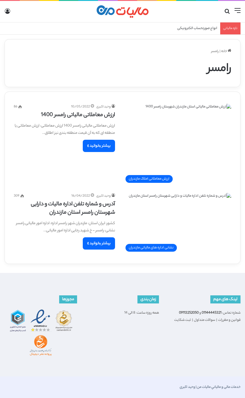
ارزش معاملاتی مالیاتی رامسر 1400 (78, 115)
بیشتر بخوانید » (99, 146)
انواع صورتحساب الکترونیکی (197, 28)
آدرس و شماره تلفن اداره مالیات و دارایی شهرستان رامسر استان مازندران (73, 208)
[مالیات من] (122, 11)
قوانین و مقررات (229, 320)
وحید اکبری (103, 107)
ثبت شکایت (182, 320)
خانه (224, 51)
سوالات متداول (204, 320)
